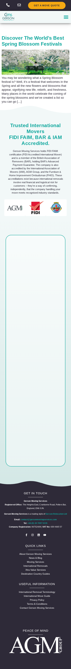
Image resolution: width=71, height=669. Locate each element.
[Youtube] (44, 535)
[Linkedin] (38, 535)
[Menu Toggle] (66, 17)
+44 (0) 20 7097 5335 (37, 523)
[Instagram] (32, 535)
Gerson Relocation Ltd (56, 514)
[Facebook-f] (26, 535)
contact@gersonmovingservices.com (39, 519)
